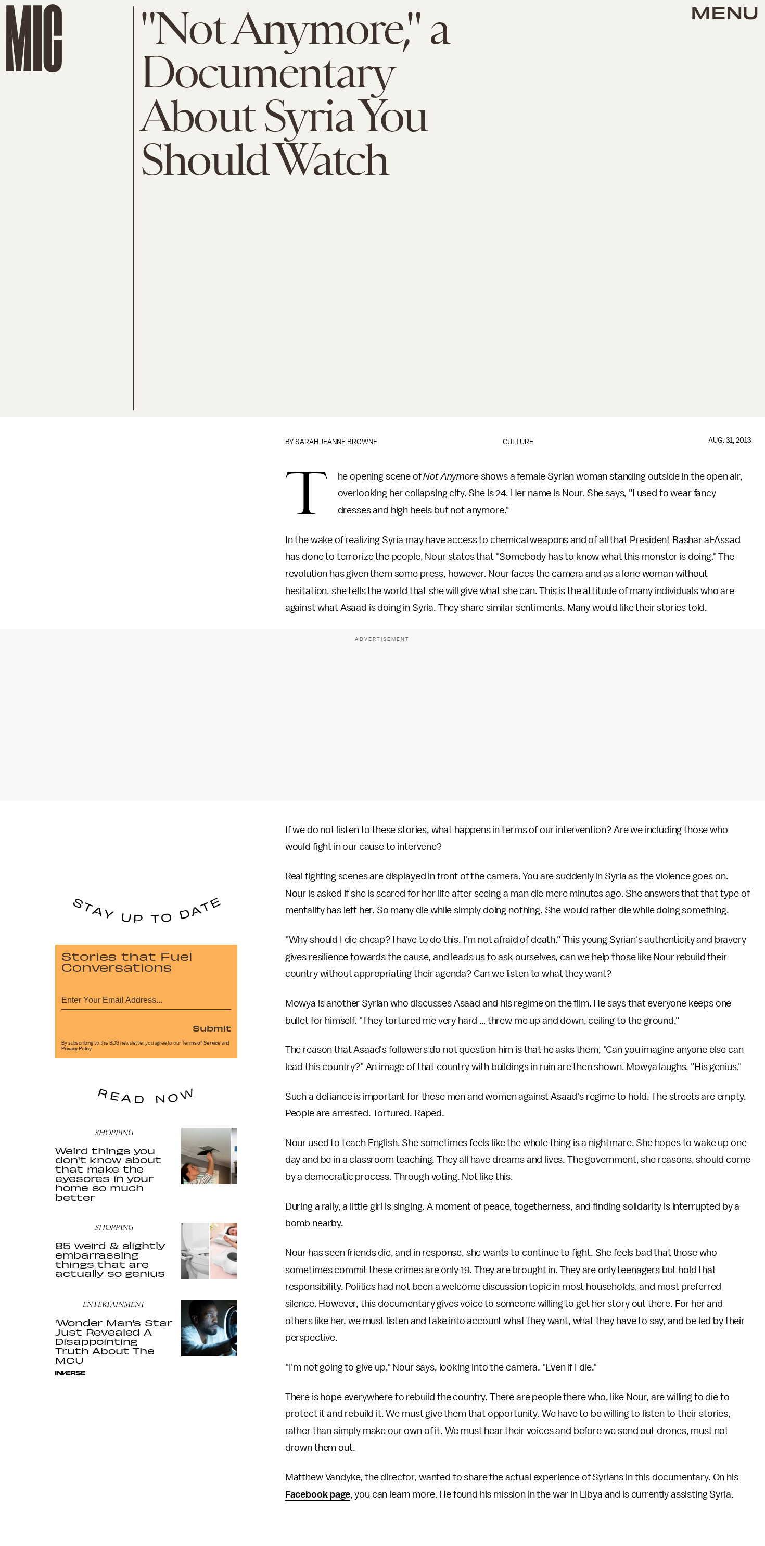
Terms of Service (201, 1043)
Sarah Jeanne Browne (336, 442)
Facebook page (317, 1494)
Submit (212, 1028)
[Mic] (34, 38)
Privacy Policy (76, 1048)
